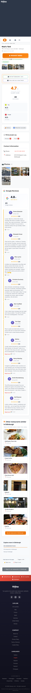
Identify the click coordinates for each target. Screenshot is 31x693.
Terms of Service (15, 642)
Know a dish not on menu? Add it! (16, 80)
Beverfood (26, 678)
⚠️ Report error (7, 562)
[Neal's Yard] (4, 66)
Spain (15, 615)
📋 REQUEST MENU (15, 55)
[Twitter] (19, 597)
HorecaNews (18, 678)
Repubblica (4, 678)
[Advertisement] (15, 19)
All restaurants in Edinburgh (10, 549)
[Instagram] (15, 597)
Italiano (15, 655)
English (15, 657)
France (15, 612)
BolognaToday (9, 680)
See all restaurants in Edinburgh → (15, 533)
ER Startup (17, 680)
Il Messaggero (11, 678)
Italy (15, 609)
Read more (7, 354)
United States (15, 620)
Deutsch (15, 666)
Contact (15, 636)
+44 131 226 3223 (19, 151)
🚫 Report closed (17, 562)
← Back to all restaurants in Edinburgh (15, 569)
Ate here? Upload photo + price (16, 76)
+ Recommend (5, 61)
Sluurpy (15, 623)
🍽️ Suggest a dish (20, 559)
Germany (15, 618)
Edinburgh (7, 43)
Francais (15, 663)
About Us (15, 633)
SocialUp (22, 680)
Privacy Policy (15, 639)
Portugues (15, 669)
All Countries (15, 606)
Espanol (15, 660)
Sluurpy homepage (8, 551)
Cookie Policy (15, 645)
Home (3, 43)
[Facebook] (11, 597)
